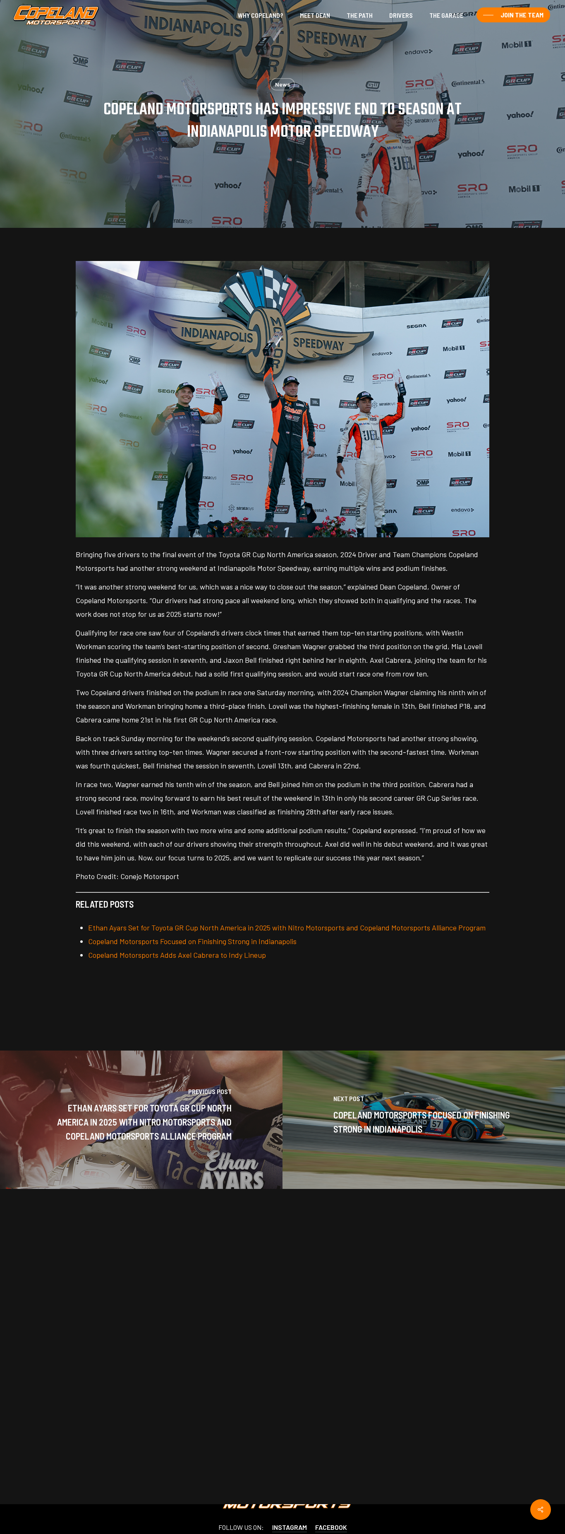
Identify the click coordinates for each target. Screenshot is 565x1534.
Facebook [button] (331, 1527)
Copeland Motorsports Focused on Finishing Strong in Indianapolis (192, 941)
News (282, 84)
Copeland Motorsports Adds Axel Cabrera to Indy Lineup (177, 954)
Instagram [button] (289, 1527)
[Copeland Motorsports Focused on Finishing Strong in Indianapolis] (423, 1120)
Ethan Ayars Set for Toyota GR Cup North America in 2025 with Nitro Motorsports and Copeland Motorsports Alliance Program (287, 927)
